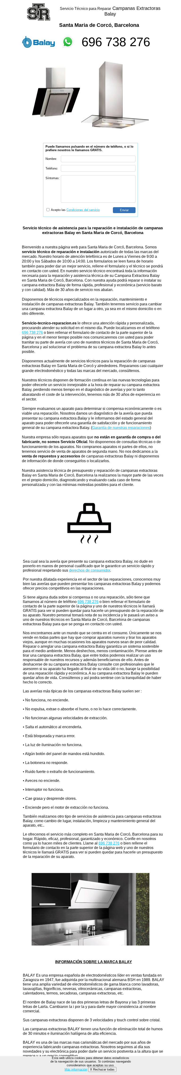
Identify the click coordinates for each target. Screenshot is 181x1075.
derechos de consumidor (89, 570)
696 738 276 (116, 42)
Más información (76, 1069)
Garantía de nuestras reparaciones (121, 428)
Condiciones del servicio (83, 210)
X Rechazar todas (102, 1069)
